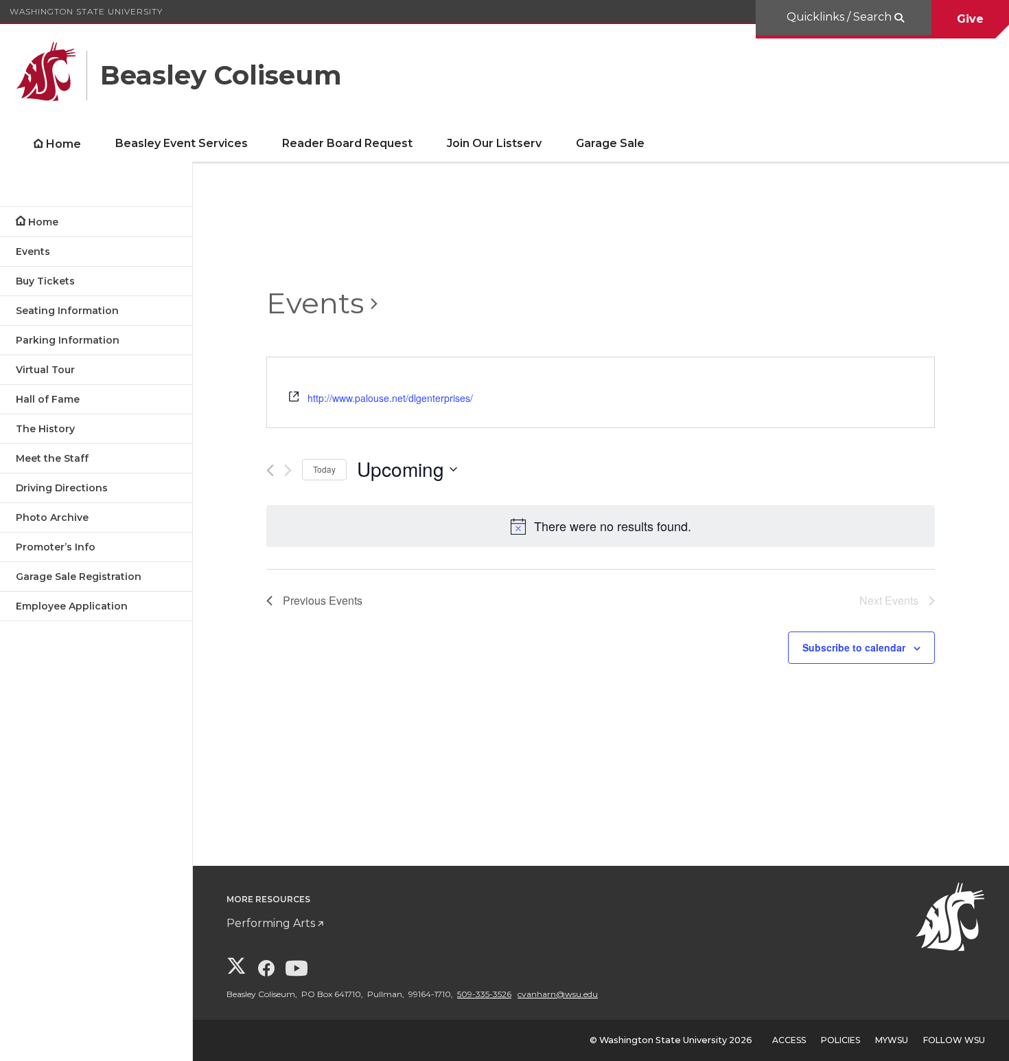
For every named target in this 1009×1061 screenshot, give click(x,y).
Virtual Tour (45, 370)
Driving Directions (62, 488)
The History (45, 429)
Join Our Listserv (494, 143)
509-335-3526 (484, 994)
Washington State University (86, 11)
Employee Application (72, 606)
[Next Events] (288, 470)
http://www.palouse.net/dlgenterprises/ (390, 398)
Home (63, 143)
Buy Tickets (45, 281)
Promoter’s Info (55, 547)
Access (789, 1040)
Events (33, 251)
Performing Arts (271, 923)
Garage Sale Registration (78, 576)
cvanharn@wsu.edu (558, 994)
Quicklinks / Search (840, 16)
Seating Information (67, 310)
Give (970, 18)
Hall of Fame (48, 399)
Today (324, 469)
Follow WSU (954, 1040)
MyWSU (891, 1040)
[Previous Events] (270, 470)
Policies (840, 1040)
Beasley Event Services (181, 143)
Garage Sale (610, 143)
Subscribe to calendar (853, 647)
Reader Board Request (347, 143)
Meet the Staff (52, 458)
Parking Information (67, 340)
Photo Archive (52, 517)
